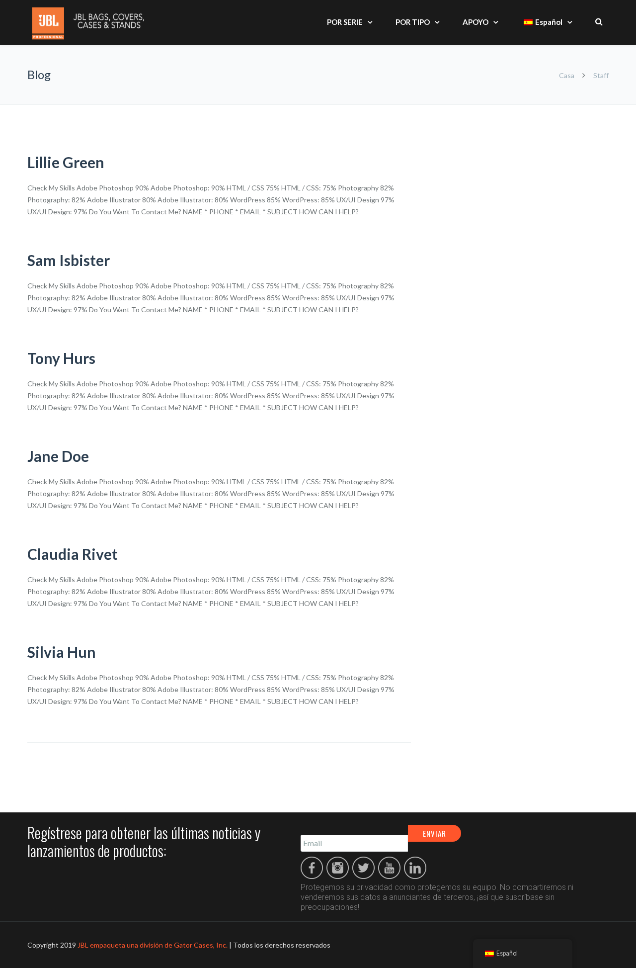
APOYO (475, 21)
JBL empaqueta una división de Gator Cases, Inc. (153, 945)
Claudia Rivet (72, 554)
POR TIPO (413, 21)
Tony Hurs (61, 358)
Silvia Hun (61, 652)
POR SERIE (345, 21)
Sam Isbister (68, 260)
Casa (566, 75)
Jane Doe (58, 456)
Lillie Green (65, 162)
